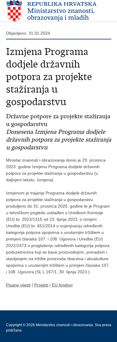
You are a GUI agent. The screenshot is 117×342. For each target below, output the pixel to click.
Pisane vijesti (18, 285)
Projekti (41, 285)
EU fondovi (62, 285)
